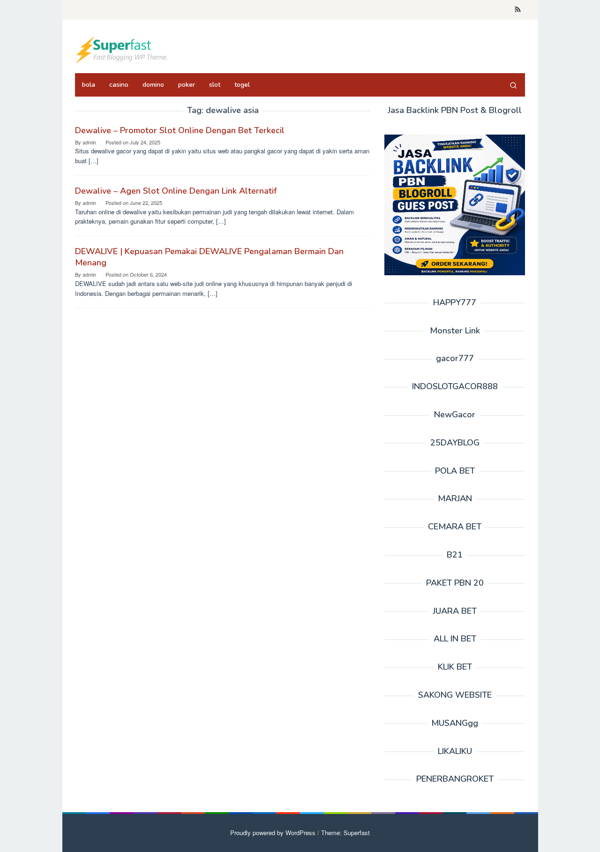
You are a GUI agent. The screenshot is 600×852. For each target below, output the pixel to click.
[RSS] (517, 10)
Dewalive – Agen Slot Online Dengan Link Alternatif (176, 190)
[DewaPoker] (122, 49)
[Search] (513, 85)
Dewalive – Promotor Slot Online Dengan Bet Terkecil (180, 130)
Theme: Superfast (345, 832)
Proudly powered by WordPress (272, 832)
